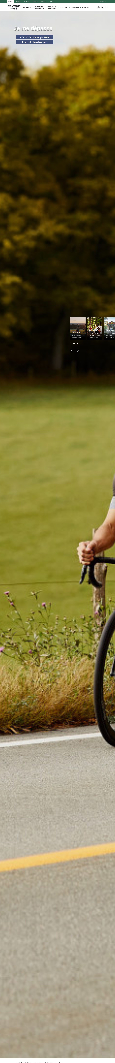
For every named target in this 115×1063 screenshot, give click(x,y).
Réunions (18, 1)
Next (78, 351)
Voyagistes (35, 1)
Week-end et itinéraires (52, 7)
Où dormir (75, 7)
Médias (43, 1)
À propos (50, 1)
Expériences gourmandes (39, 7)
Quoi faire (63, 7)
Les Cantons (26, 7)
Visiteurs (10, 1)
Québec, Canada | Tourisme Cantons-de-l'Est (14, 7)
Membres (26, 1)
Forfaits (85, 7)
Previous (72, 351)
